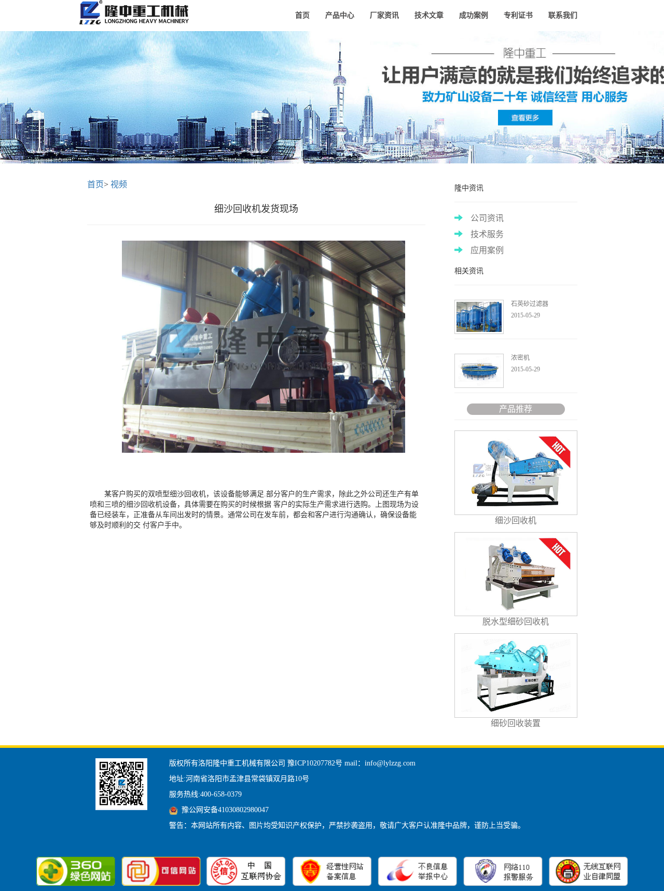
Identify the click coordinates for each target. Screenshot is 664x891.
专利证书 (518, 15)
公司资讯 (487, 218)
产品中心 (339, 15)
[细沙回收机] (136, 13)
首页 (302, 15)
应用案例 (487, 250)
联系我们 (562, 15)
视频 (118, 184)
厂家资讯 (384, 15)
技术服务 (487, 234)
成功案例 (473, 15)
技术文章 (429, 15)
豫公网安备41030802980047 (225, 810)
